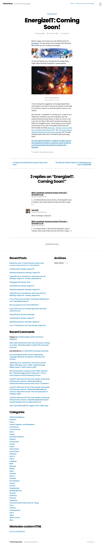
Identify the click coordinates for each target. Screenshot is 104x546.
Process (12, 486)
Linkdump (13, 461)
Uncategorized (52, 14)
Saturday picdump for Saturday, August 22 (25, 289)
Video (12, 515)
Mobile (12, 468)
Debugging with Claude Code (20, 282)
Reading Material (16, 491)
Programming (14, 488)
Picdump (13, 473)
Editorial (12, 439)
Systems (13, 498)
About (72, 3)
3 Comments (65, 33)
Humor (12, 459)
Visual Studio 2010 (48, 130)
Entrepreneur (14, 442)
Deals (12, 432)
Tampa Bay (13, 500)
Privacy (12, 483)
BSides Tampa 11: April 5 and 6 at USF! (23, 367)
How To (12, 456)
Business (13, 419)
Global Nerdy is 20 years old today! (22, 314)
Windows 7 (51, 128)
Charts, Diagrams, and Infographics (22, 424)
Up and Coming (49, 152)
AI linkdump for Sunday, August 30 (22, 269)
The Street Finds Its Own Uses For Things (24, 503)
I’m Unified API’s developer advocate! (35, 351)
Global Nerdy (8, 3)
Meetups (13, 466)
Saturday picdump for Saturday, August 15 (24, 322)
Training (12, 508)
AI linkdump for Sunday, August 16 (22, 318)
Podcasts (13, 478)
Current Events (15, 429)
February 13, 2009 (53, 33)
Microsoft (42, 152)
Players (12, 476)
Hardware (13, 454)
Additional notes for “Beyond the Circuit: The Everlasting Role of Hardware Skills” (29, 391)
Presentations (15, 481)
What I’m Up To (15, 517)
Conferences (14, 427)
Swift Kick (13, 495)
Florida (12, 444)
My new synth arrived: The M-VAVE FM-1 (24, 305)
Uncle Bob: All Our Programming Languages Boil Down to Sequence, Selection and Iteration (27, 357)
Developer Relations (17, 437)
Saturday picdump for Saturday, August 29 (25, 272)
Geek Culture (14, 449)
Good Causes (14, 451)
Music (12, 471)
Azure (36, 130)
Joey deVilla (42, 33)
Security (13, 493)
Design (12, 434)
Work (11, 520)
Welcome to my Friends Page (85, 3)
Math (11, 464)
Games (12, 446)
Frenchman (14, 355)
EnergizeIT (35, 43)
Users (12, 513)
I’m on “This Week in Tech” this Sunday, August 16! (28, 325)
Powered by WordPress (31, 542)
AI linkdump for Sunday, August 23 (22, 286)
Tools (11, 505)
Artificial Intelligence (17, 417)
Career (12, 422)
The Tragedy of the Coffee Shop (36, 405)
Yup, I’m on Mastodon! (17, 531)
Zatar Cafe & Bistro (16, 405)
